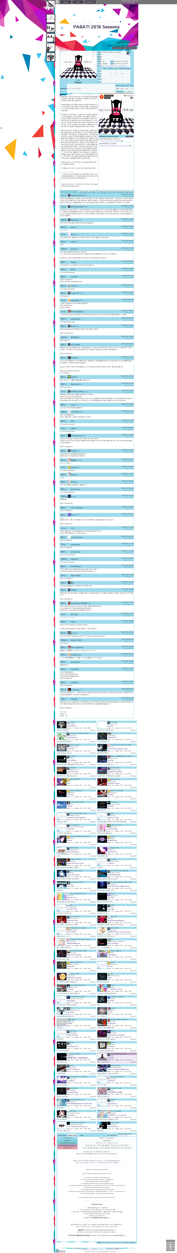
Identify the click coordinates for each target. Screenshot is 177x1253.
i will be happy (112, 829)
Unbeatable (71, 1000)
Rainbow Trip (71, 897)
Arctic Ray (70, 886)
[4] (120, 1135)
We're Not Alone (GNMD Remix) (119, 886)
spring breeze (112, 1103)
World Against (72, 737)
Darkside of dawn (114, 783)
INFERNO (111, 794)
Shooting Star (112, 852)
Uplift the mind (72, 771)
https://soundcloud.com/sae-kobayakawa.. (114, 66)
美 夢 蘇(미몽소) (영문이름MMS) (77, 1058)
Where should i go (73, 852)
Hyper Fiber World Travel (75, 863)
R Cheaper (111, 1046)
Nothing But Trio (72, 1046)
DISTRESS (111, 897)
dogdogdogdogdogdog (116, 920)
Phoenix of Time (113, 817)
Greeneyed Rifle (72, 1092)
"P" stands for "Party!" (115, 989)
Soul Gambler (71, 760)
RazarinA (111, 806)
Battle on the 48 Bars (74, 955)
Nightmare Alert (72, 920)
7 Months (70, 794)
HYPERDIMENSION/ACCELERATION (79, 1103)
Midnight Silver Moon (115, 771)
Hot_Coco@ (71, 932)
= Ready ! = (112, 863)
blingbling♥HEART (73, 943)
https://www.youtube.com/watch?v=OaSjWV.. (115, 145)
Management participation (90, 1249)
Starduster (70, 829)
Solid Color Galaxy (73, 874)
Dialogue (111, 1058)
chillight (69, 1023)
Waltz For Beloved (73, 1069)
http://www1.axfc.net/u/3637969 (111, 141)
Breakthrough (112, 840)
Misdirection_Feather (74, 977)
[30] (123, 1135)
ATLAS (110, 1012)
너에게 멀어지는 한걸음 (115, 1092)
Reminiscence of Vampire (116, 1035)
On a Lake (111, 909)
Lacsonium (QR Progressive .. (76, 817)
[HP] (85, 195)
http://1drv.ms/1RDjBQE (74, 88)
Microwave (71, 966)
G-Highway (71, 1080)
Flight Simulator (72, 1035)
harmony (110, 726)
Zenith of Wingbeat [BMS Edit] (118, 1069)
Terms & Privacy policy (111, 1249)
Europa (69, 840)
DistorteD (111, 1000)
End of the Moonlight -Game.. (118, 748)
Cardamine (111, 1080)
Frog (68, 783)
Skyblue (69, 806)
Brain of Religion (113, 943)
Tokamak (70, 989)
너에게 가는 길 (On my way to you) (119, 932)
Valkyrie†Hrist (112, 737)
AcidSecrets (112, 1023)
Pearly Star (70, 748)
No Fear (110, 966)
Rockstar (110, 760)
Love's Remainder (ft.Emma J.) (77, 1126)
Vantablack (71, 1115)
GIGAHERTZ (71, 726)
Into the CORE (72, 909)
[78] (126, 1135)
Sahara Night (112, 955)
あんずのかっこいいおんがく (117, 1115)
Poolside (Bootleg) (114, 874)
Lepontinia (70, 1012)
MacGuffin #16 (113, 1126)
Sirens (110, 977)
